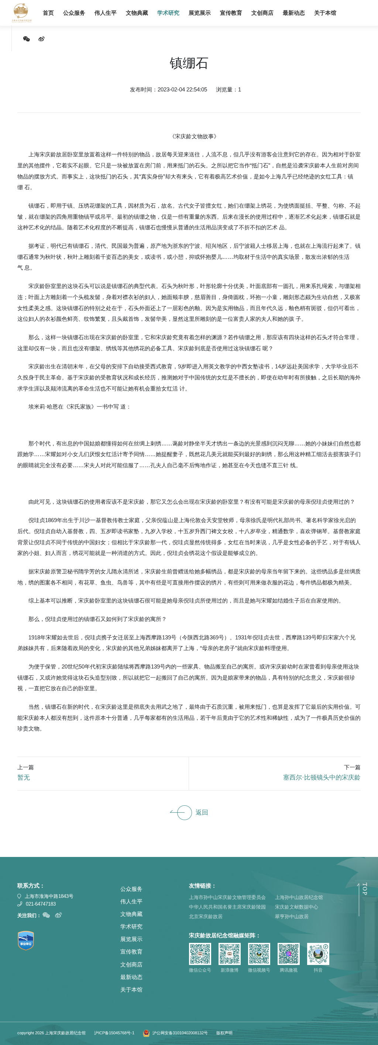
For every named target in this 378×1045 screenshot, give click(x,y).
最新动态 (294, 13)
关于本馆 (325, 13)
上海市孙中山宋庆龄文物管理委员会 (227, 897)
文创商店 (262, 13)
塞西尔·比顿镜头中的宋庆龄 (322, 777)
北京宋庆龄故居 (206, 916)
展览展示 (200, 13)
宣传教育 (231, 13)
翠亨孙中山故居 (292, 916)
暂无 (23, 777)
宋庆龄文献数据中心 (296, 907)
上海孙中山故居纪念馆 (299, 897)
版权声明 (224, 1033)
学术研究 (168, 13)
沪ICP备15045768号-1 (114, 1033)
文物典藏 (137, 13)
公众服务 (74, 13)
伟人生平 (105, 13)
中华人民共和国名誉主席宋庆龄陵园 (227, 907)
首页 (48, 13)
